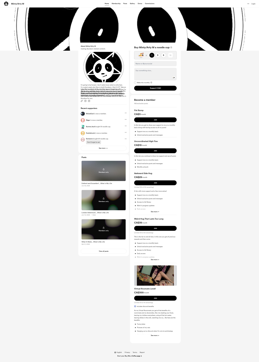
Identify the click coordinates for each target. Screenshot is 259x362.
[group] (155, 123)
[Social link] (82, 101)
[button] (106, 3)
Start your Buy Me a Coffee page (128, 356)
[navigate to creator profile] (6, 3)
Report (142, 352)
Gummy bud (90, 127)
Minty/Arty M (17, 4)
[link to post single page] (103, 174)
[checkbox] (142, 82)
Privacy (127, 352)
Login (253, 4)
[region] (155, 68)
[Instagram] (85, 101)
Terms (135, 352)
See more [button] (154, 211)
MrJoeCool (90, 114)
